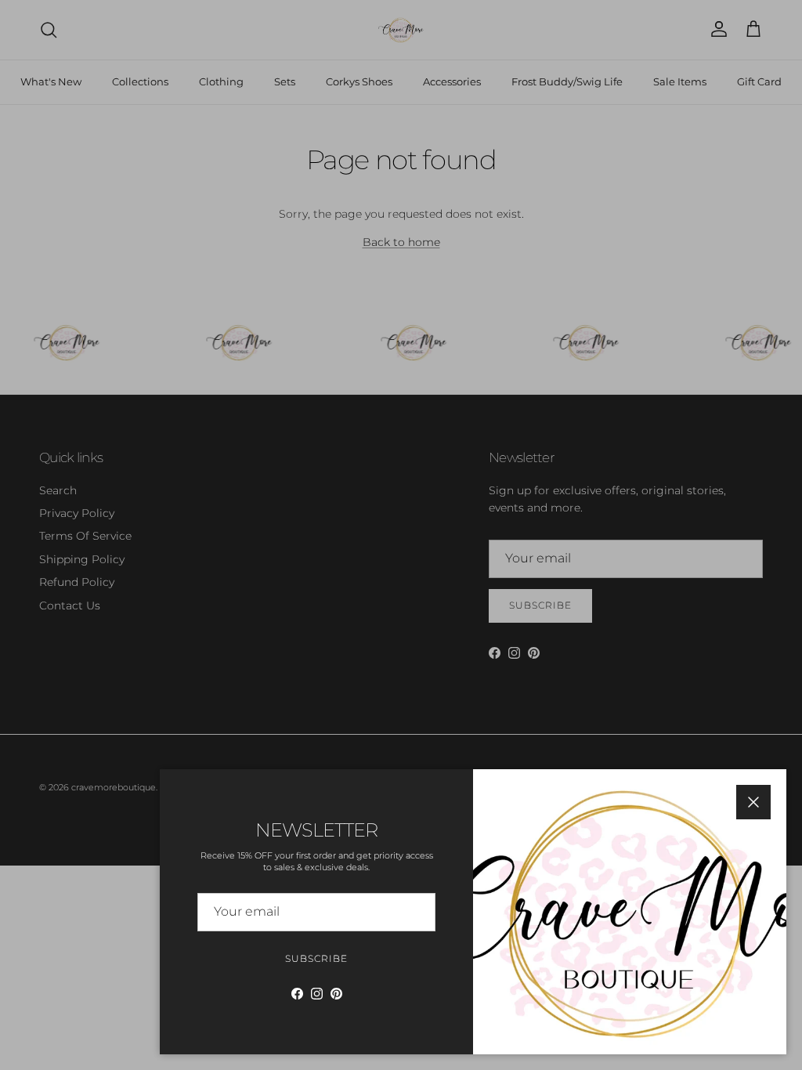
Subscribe (316, 958)
